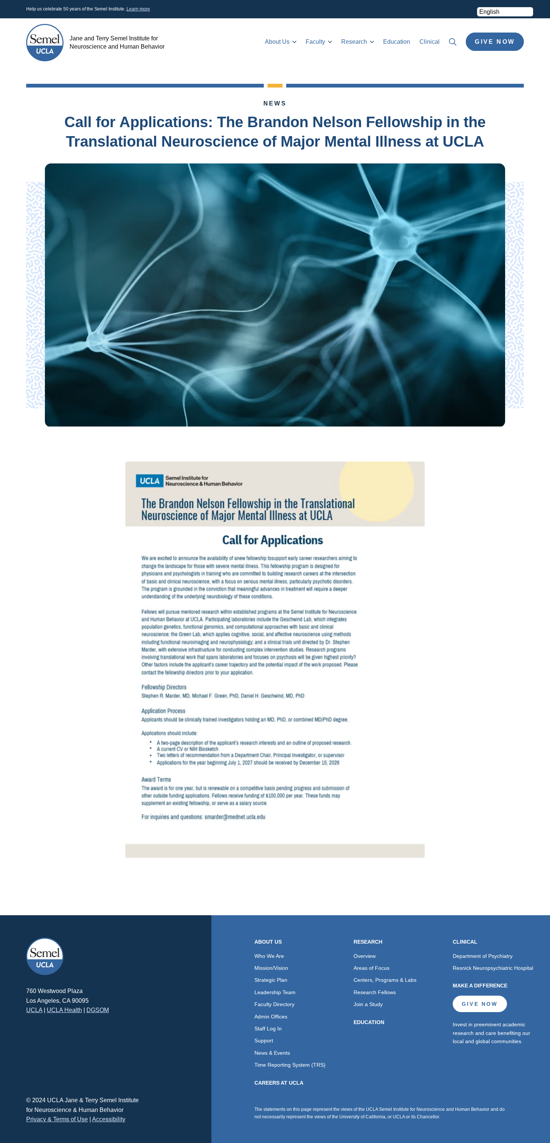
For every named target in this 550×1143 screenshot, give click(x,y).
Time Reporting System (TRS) (290, 1065)
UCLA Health (64, 1010)
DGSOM (97, 1010)
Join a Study (368, 1004)
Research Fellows (375, 992)
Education (396, 42)
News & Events (272, 1053)
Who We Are (269, 956)
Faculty (315, 42)
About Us (277, 42)
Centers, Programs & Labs (385, 980)
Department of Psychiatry (483, 956)
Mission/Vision (271, 968)
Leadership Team (275, 992)
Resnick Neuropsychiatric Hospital (493, 968)
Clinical (429, 42)
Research (354, 42)
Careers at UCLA (278, 1083)
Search (452, 42)
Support (263, 1041)
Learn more (138, 9)
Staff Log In (268, 1029)
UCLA (34, 1010)
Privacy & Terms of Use (57, 1119)
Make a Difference (480, 986)
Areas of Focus (371, 968)
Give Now (495, 42)
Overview (365, 956)
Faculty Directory (274, 1004)
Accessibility (108, 1119)
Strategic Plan (270, 980)
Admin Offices (270, 1017)
